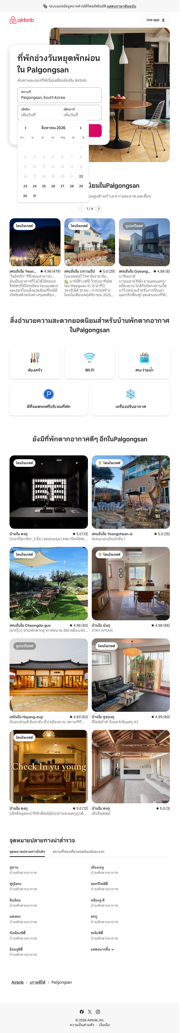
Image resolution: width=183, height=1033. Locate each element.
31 (34, 196)
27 (62, 186)
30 (25, 196)
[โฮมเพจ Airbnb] (22, 19)
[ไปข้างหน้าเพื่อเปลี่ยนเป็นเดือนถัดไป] (80, 128)
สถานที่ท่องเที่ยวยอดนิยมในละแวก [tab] (78, 852)
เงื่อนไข (104, 1025)
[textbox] (38, 115)
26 (53, 186)
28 (72, 186)
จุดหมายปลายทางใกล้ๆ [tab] (27, 852)
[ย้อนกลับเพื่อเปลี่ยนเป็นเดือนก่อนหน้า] (25, 128)
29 (81, 186)
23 (25, 186)
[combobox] (59, 98)
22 (81, 176)
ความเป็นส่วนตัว (82, 1025)
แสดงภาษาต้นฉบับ (121, 6)
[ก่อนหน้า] (81, 209)
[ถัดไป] (98, 209)
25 (44, 186)
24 (34, 186)
